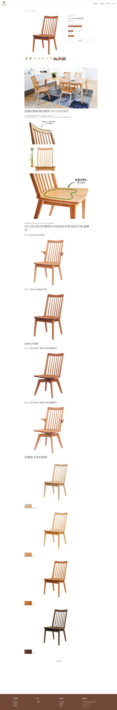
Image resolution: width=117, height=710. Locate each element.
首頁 (25, 10)
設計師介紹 (61, 701)
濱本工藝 (72, 15)
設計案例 (61, 704)
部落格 (60, 706)
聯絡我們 (15, 705)
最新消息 (38, 701)
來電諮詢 (80, 40)
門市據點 (15, 703)
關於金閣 (15, 701)
